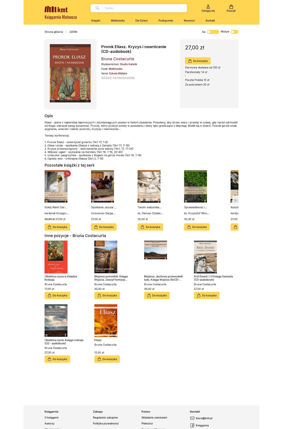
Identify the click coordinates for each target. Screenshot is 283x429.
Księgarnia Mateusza (61, 17)
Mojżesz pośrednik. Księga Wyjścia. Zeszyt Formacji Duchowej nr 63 (111, 278)
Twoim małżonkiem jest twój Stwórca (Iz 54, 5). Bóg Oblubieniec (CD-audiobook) (150, 207)
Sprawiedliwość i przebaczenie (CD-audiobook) (196, 207)
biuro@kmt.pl (204, 418)
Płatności (147, 423)
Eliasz (98, 340)
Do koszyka (200, 61)
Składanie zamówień (154, 417)
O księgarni (51, 417)
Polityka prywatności (106, 423)
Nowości (189, 20)
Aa (203, 31)
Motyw (225, 31)
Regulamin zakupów (105, 417)
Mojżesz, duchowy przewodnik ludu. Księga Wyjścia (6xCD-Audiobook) (163, 278)
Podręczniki (166, 20)
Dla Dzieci (141, 20)
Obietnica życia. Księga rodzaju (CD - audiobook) (64, 341)
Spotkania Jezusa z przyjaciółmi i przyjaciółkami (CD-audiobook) (103, 207)
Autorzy (49, 423)
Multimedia (118, 20)
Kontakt (210, 20)
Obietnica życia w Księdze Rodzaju (61, 278)
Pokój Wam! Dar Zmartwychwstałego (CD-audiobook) (57, 207)
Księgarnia (202, 425)
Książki (95, 20)
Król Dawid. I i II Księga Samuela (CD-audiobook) (213, 278)
